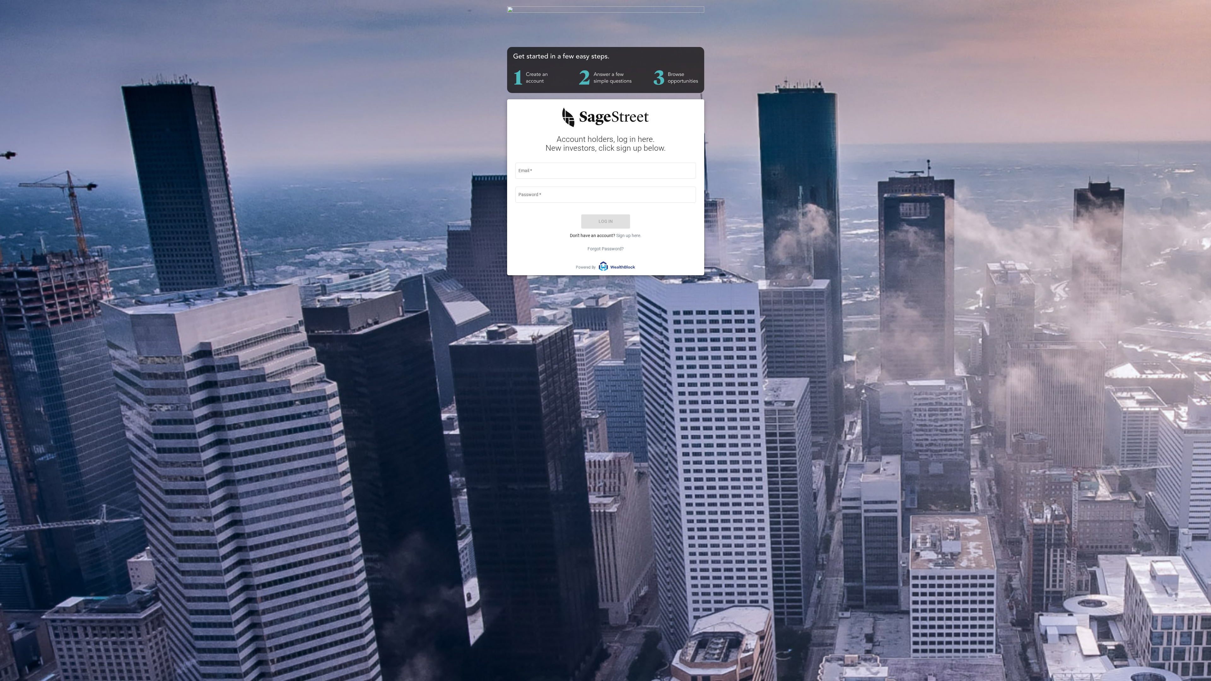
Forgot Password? (606, 248)
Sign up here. (628, 235)
